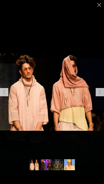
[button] (4, 92)
